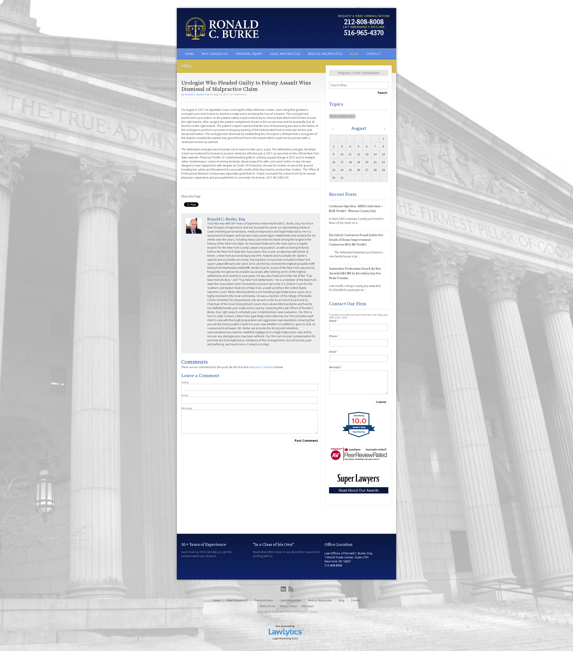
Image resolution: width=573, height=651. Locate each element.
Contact (373, 54)
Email (184, 395)
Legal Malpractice (285, 54)
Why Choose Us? (215, 54)
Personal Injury (249, 54)
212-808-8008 (364, 22)
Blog (354, 54)
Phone (334, 336)
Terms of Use (267, 606)
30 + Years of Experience (203, 544)
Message (186, 408)
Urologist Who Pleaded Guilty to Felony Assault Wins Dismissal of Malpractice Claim (246, 86)
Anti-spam (307, 606)
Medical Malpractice (325, 54)
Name (185, 382)
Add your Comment (261, 367)
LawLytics (286, 632)
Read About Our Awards (359, 490)
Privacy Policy (288, 606)
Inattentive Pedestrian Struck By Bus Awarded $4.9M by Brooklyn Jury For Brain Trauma (355, 273)
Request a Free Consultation (358, 73)
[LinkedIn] (283, 589)
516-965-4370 (364, 33)
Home (189, 54)
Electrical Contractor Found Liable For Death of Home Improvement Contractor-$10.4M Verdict (356, 240)
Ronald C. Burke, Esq (197, 94)
